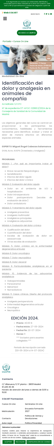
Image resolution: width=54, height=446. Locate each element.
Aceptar (8, 442)
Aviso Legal (7, 423)
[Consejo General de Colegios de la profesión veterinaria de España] (27, 23)
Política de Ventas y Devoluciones (34, 417)
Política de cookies (29, 438)
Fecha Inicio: (23, 326)
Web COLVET (10, 12)
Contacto (6, 418)
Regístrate (35, 14)
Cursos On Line (20, 41)
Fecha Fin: (21, 330)
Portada (7, 41)
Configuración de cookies (39, 442)
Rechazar (20, 442)
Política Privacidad (33, 423)
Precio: (20, 323)
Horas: (20, 334)
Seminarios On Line (33, 404)
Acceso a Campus (27, 32)
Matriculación (8, 411)
